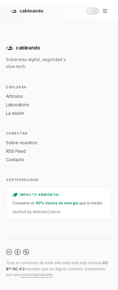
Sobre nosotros (21, 142)
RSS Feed (16, 151)
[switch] (92, 11)
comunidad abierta (36, 274)
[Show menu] (105, 11)
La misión (15, 113)
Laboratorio (17, 104)
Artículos (14, 96)
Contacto (15, 159)
